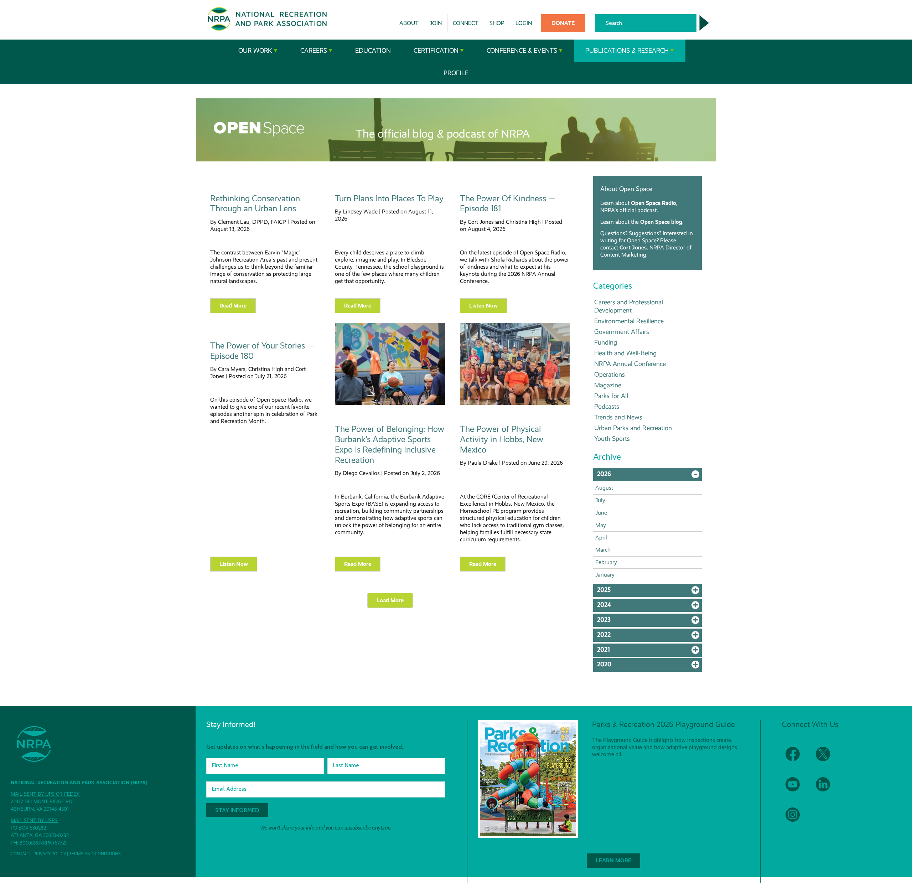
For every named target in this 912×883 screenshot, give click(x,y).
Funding (605, 342)
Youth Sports (612, 438)
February (606, 562)
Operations (609, 374)
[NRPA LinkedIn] (827, 788)
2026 (649, 475)
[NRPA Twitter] (827, 758)
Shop (496, 23)
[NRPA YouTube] (797, 788)
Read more (233, 305)
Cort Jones (633, 247)
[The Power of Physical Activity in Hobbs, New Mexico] (515, 403)
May (600, 525)
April (601, 537)
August (604, 487)
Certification (436, 50)
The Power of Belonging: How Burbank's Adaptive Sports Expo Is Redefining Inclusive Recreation (389, 444)
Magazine (607, 385)
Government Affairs (621, 331)
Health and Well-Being (625, 353)
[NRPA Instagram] (797, 819)
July (600, 500)
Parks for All (611, 395)
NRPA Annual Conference (630, 363)
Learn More (613, 860)
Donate (563, 23)
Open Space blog (661, 221)
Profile (456, 73)
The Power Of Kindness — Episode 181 (507, 203)
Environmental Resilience (629, 321)
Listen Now (483, 305)
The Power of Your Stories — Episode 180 (262, 351)
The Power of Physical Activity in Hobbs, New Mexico (501, 439)
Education (373, 50)
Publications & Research (627, 50)
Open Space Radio (653, 203)
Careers (313, 50)
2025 (649, 591)
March (603, 549)
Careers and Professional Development (628, 306)
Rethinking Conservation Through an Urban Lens (255, 203)
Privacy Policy (49, 853)
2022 (649, 636)
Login (523, 23)
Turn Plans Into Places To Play (389, 198)
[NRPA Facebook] (797, 758)
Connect (465, 23)
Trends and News (618, 417)
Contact (20, 853)
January (605, 574)
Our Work (255, 50)
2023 (649, 621)
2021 (649, 651)
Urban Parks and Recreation (633, 428)
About (409, 23)
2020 (649, 666)
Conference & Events (522, 50)
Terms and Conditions (95, 853)
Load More (390, 600)
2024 (649, 606)
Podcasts (606, 406)
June (601, 512)
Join (436, 23)
